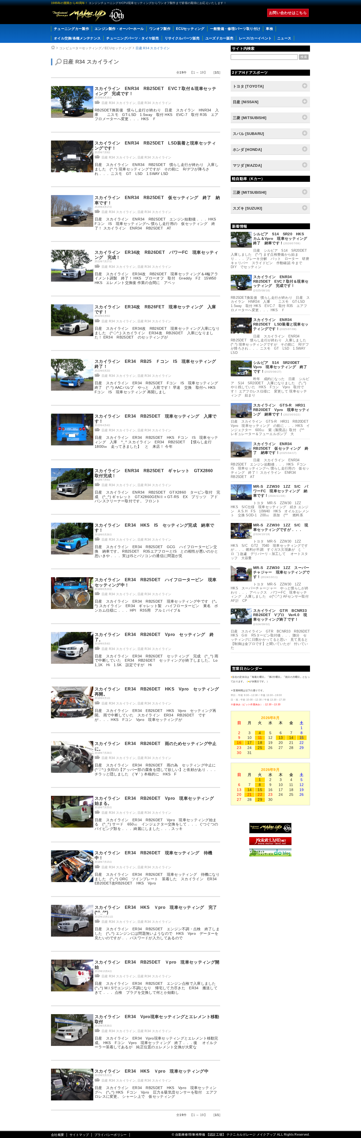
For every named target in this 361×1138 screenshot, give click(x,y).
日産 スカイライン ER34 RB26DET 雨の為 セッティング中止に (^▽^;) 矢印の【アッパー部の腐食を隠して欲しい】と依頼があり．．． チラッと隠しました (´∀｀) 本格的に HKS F (157, 769)
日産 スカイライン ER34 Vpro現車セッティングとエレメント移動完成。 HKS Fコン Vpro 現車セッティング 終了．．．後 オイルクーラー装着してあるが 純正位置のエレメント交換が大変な (156, 1042)
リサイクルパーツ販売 (182, 38)
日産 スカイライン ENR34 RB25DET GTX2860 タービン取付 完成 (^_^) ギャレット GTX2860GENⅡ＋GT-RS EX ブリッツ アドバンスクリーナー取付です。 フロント (157, 496)
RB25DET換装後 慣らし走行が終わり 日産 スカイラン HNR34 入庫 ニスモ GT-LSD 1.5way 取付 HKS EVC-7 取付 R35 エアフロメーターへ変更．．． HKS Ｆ (157, 114)
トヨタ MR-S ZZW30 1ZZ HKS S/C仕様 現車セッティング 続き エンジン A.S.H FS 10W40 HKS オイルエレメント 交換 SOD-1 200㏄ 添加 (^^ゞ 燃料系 (270, 509)
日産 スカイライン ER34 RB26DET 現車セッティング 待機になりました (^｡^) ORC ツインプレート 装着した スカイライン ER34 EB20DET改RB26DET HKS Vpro (157, 879)
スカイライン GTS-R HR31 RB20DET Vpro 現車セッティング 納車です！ (281, 409)
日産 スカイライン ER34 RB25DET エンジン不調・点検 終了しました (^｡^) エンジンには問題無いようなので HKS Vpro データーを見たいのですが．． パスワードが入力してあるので (157, 933)
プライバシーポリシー (110, 1135)
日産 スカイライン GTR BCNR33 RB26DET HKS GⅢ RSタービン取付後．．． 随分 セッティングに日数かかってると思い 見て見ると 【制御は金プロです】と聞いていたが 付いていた (272, 639)
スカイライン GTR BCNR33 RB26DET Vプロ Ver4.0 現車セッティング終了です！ (282, 615)
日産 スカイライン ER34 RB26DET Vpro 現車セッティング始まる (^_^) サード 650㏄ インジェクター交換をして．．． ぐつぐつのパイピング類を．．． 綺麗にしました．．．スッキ (156, 824)
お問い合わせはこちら (288, 13)
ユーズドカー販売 (219, 38)
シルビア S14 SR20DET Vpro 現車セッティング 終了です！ (280, 367)
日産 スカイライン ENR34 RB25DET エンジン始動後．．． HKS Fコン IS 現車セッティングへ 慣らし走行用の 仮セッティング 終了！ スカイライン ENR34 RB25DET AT (157, 223)
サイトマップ (79, 1135)
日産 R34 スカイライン (153, 48)
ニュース (284, 38)
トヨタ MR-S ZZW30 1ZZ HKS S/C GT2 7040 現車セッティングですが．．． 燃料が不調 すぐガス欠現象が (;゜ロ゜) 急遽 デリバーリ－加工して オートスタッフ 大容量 (269, 549)
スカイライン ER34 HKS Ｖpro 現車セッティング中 (152, 1071)
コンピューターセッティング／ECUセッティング (95, 48)
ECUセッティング (190, 29)
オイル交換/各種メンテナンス (77, 38)
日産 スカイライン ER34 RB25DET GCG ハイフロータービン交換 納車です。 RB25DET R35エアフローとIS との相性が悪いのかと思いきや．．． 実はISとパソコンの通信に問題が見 (156, 551)
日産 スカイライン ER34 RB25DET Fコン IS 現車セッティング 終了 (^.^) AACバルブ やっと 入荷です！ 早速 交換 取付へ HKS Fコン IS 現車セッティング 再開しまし (158, 387)
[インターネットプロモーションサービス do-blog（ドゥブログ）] (270, 855)
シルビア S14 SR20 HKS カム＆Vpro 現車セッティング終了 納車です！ (280, 238)
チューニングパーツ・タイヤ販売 (132, 38)
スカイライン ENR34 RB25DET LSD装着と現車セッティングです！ (280, 324)
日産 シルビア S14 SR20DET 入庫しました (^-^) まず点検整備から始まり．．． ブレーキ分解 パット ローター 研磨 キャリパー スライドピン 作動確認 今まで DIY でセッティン (272, 259)
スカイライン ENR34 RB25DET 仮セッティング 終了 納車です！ (280, 448)
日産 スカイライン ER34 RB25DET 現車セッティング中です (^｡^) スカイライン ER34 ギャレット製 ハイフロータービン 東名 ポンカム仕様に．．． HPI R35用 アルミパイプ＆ (156, 605)
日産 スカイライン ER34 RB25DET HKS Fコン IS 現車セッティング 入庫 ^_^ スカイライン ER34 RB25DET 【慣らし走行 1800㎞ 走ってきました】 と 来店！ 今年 (156, 442)
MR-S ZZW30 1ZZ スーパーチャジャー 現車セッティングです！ (281, 572)
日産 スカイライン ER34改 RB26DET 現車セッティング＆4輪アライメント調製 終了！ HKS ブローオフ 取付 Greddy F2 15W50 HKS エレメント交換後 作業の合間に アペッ (157, 278)
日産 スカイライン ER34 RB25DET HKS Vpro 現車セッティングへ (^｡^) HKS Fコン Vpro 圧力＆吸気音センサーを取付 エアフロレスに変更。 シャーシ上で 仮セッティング (156, 1092)
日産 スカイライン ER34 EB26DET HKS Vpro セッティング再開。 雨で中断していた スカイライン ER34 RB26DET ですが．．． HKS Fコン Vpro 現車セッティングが (155, 715)
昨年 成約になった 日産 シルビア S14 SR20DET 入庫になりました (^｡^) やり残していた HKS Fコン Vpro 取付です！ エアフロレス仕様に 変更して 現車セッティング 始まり (270, 387)
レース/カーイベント (255, 38)
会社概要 (57, 1135)
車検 (269, 29)
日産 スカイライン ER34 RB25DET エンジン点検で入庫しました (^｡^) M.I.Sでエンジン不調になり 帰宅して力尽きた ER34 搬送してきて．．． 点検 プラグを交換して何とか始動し (157, 988)
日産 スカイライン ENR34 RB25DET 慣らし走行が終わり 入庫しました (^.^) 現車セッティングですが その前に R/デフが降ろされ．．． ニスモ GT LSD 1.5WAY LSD (157, 169)
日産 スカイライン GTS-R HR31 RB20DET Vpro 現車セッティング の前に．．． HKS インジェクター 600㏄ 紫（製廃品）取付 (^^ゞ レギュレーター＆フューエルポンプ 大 (271, 427)
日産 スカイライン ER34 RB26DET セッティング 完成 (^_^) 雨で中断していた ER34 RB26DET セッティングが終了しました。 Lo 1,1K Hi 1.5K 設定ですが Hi (158, 660)
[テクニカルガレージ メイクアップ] (270, 832)
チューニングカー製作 (71, 29)
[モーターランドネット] (270, 844)
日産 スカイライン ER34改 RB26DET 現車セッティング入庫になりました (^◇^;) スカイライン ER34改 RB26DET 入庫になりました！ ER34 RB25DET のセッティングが (157, 333)
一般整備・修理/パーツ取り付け (235, 29)
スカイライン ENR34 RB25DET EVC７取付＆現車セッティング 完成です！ (280, 281)
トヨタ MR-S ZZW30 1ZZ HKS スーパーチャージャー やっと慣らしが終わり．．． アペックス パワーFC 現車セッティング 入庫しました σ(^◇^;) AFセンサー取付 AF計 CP (271, 592)
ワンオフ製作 (159, 29)
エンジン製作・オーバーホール (119, 29)
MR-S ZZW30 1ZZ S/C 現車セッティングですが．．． (280, 527)
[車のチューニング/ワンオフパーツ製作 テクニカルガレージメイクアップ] (88, 15)
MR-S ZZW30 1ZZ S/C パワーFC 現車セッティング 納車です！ (280, 491)
